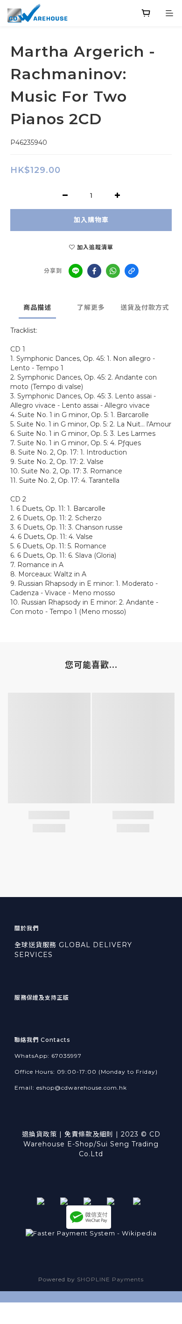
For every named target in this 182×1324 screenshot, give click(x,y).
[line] (76, 271)
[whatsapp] (113, 271)
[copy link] (132, 271)
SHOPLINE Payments (110, 1279)
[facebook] (94, 271)
